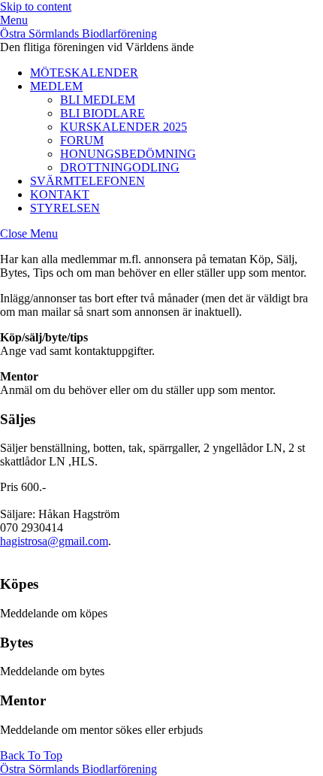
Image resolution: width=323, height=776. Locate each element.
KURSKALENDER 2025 (123, 126)
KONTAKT (59, 194)
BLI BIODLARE (102, 113)
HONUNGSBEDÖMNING (128, 153)
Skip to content (35, 6)
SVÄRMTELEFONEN (87, 180)
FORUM (82, 140)
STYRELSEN (65, 208)
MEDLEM (56, 86)
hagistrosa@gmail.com (54, 541)
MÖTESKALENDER (84, 72)
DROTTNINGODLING (120, 167)
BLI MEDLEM (97, 99)
